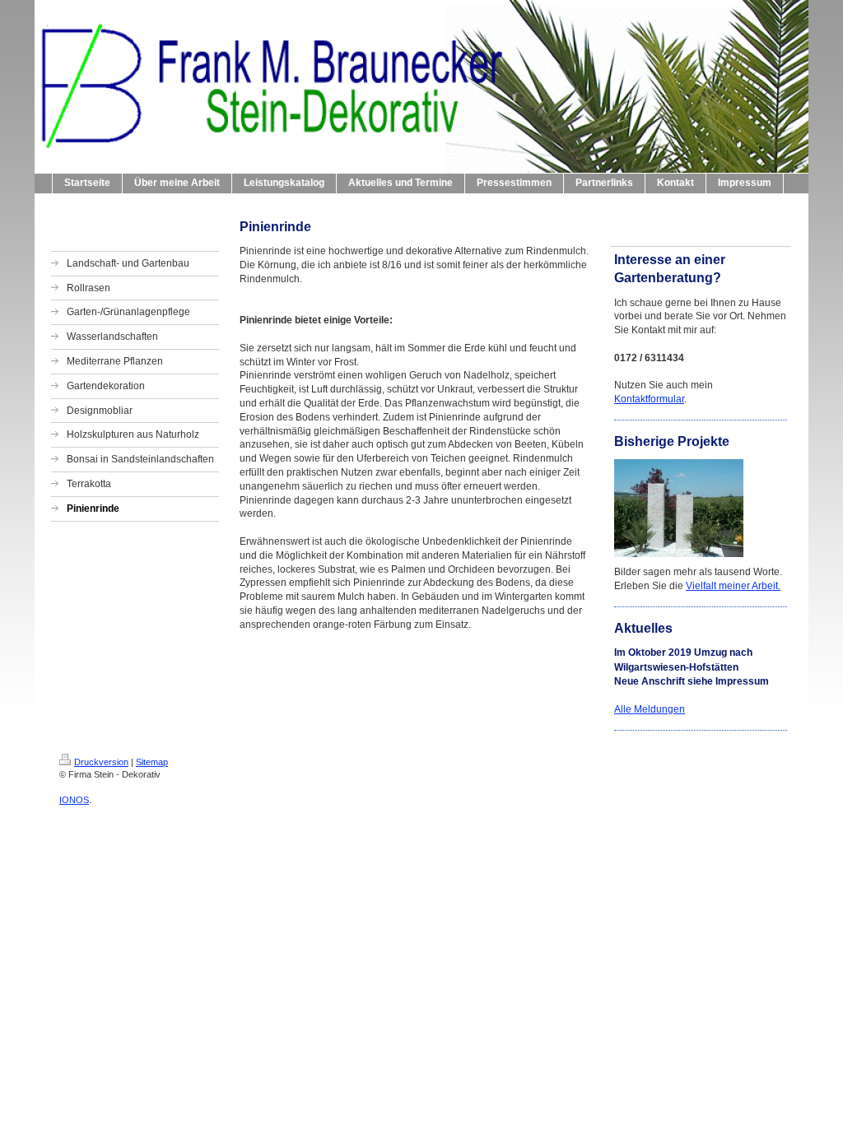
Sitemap (152, 762)
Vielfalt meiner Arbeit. (733, 586)
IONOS (74, 800)
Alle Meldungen (649, 709)
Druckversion (101, 762)
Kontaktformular (649, 399)
